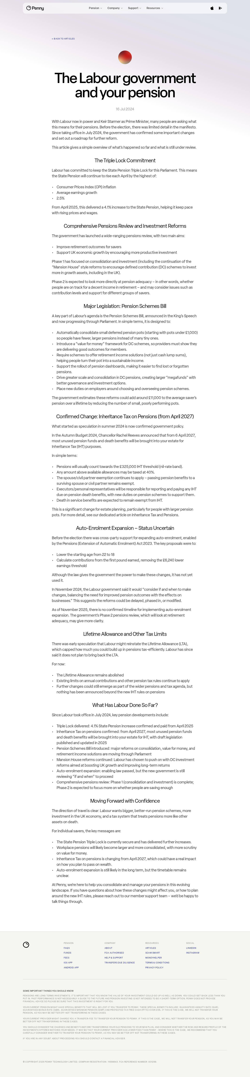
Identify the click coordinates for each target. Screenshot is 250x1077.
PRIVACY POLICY (154, 967)
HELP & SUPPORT (114, 958)
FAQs (67, 948)
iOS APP (68, 963)
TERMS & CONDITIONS (157, 963)
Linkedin (191, 948)
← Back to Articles (63, 39)
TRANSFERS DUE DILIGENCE (120, 963)
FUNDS (67, 953)
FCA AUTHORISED (114, 953)
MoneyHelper (153, 958)
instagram (192, 953)
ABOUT (108, 948)
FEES (66, 958)
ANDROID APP (71, 967)
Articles (150, 948)
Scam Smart (152, 953)
